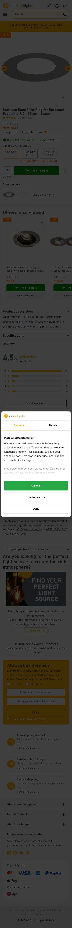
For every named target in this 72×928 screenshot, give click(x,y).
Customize (34, 497)
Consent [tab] (18, 425)
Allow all (36, 485)
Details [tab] (53, 425)
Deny (36, 508)
